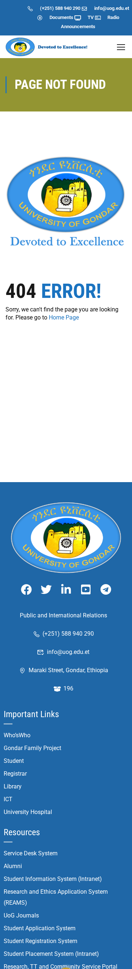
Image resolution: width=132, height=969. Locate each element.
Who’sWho (17, 735)
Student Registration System (40, 941)
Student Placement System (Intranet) (51, 953)
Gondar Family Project (32, 748)
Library (13, 786)
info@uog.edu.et (111, 8)
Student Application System (40, 928)
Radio (113, 17)
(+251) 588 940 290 (60, 8)
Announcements (78, 26)
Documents (61, 17)
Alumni (13, 866)
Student (14, 760)
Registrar (15, 773)
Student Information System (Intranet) (53, 878)
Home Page (64, 317)
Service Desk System (31, 853)
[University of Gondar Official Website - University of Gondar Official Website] (48, 46)
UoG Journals (21, 915)
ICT (8, 799)
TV (91, 17)
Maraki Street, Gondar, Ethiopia (68, 670)
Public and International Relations (63, 615)
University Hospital (28, 812)
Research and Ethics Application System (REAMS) (56, 897)
